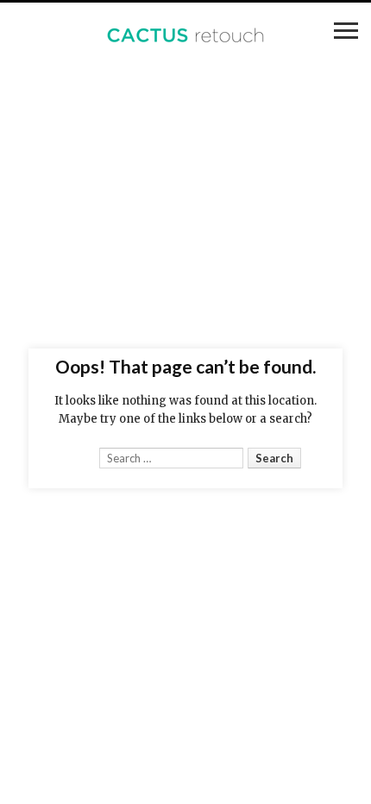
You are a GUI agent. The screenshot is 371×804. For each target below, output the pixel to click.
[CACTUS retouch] (185, 36)
